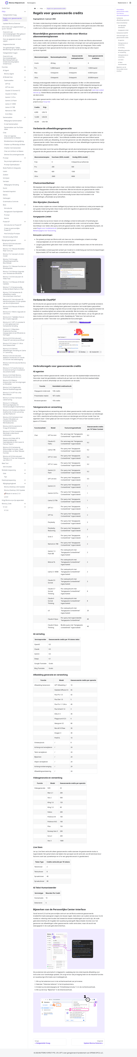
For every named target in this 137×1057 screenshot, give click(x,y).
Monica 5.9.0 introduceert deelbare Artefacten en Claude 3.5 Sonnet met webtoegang (13, 357)
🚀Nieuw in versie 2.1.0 (12, 494)
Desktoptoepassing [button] (9, 480)
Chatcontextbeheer (122, 23)
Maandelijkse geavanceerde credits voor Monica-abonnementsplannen (123, 12)
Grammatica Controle (10, 201)
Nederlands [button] (122, 3)
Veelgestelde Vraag (10, 15)
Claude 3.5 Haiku (11, 94)
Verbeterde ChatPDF (122, 33)
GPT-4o (7, 84)
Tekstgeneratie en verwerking (123, 44)
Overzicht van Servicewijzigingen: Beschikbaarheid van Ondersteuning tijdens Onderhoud (11, 60)
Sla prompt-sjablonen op (13, 161)
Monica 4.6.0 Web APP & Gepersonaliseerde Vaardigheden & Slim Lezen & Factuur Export (13, 441)
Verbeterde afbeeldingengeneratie (123, 19)
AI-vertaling (121, 48)
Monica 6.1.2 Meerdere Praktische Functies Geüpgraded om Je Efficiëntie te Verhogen (14, 332)
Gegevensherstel (9, 44)
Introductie (8, 208)
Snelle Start (6, 8)
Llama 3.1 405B (10, 104)
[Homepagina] (35, 8)
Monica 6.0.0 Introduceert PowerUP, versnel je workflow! (13, 339)
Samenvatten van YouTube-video (13, 128)
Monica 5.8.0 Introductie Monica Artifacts (14, 364)
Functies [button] (5, 67)
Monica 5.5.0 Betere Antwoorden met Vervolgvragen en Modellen (14, 382)
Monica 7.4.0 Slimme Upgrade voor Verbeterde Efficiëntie (13, 272)
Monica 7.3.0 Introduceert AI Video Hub (13, 278)
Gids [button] (4, 473)
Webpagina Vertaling (11, 185)
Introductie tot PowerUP (12, 225)
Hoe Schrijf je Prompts (12, 234)
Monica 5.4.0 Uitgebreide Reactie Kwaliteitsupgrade (12, 388)
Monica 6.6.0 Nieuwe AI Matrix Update (13, 307)
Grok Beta (8, 114)
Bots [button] (4, 205)
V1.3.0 (5, 507)
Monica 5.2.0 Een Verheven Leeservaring (12, 399)
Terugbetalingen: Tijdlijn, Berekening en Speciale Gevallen (14, 49)
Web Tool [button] (5, 463)
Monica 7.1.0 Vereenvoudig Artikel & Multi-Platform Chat (13, 288)
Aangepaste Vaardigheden (13, 212)
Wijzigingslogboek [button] (9, 483)
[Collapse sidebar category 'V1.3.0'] (25, 506)
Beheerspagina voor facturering (44, 231)
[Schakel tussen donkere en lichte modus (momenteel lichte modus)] (130, 2)
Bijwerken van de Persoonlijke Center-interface (122, 69)
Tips (5, 477)
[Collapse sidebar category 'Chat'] (25, 132)
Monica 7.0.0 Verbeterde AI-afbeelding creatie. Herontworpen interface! (12, 294)
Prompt (5, 158)
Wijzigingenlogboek (9, 240)
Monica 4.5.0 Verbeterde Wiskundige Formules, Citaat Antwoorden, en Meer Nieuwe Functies (13, 450)
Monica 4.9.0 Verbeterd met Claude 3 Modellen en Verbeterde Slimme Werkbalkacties (13, 420)
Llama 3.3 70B (10, 107)
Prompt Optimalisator (12, 165)
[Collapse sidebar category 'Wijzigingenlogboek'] (25, 240)
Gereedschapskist (9, 191)
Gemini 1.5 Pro (10, 97)
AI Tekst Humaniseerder (122, 63)
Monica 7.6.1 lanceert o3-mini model (13, 255)
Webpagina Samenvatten (13, 121)
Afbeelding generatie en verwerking (124, 51)
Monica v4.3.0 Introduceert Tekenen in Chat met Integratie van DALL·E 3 (14, 458)
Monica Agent (9, 74)
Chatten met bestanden (12, 148)
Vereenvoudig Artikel (10, 237)
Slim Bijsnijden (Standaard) (122, 26)
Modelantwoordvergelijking (14, 141)
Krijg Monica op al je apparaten (13, 500)
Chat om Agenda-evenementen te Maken (12, 137)
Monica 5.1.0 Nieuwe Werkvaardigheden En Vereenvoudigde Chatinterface (14, 405)
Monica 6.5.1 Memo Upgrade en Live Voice (14, 313)
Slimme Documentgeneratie (14, 155)
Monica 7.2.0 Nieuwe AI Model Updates (13, 283)
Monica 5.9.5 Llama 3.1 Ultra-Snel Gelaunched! (13, 344)
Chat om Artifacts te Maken (13, 151)
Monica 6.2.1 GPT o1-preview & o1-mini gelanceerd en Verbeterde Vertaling (14, 324)
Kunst (5, 188)
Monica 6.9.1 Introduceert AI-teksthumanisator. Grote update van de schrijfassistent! (14, 301)
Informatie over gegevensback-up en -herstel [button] (13, 28)
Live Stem (120, 60)
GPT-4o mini (9, 87)
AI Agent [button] (6, 70)
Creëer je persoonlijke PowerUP (12, 229)
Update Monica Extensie (11, 23)
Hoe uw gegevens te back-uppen (12, 40)
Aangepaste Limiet (123, 30)
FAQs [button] (3, 12)
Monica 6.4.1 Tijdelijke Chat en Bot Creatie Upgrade (13, 318)
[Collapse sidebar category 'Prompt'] (25, 157)
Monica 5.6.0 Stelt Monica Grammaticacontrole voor (12, 376)
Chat (4, 133)
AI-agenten (121, 40)
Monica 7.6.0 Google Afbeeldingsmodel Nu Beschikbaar (10, 261)
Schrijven (6, 178)
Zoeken (5, 175)
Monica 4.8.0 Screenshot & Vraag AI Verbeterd (12, 427)
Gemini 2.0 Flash (11, 101)
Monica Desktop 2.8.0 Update (14, 487)
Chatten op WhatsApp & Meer (14, 144)
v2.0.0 (6, 497)
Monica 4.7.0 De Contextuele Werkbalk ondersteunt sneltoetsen (13, 433)
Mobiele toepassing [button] (9, 470)
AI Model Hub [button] (8, 77)
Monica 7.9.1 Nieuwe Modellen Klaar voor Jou (14, 250)
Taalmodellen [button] (9, 80)
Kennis (6, 218)
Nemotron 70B (10, 111)
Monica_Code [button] (6, 504)
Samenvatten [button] (7, 117)
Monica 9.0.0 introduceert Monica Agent (12, 244)
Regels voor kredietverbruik (47, 228)
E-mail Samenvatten (11, 124)
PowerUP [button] (6, 222)
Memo (5, 195)
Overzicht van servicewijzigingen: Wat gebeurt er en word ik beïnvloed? (14, 34)
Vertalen (6, 181)
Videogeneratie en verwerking (123, 56)
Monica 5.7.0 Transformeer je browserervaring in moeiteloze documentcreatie (14, 370)
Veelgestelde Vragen (10, 53)
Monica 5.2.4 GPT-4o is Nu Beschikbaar (12, 393)
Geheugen (6, 198)
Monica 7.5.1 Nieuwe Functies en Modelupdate (14, 267)
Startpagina (31, 3)
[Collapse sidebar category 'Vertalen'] (25, 181)
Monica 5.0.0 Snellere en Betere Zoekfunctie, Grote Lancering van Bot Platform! (14, 412)
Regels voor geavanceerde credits (12, 19)
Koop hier (46, 102)
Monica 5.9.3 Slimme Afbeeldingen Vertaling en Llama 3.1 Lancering (14, 350)
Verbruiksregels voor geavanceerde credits (122, 36)
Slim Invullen (7, 467)
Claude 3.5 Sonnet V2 (12, 90)
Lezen (5, 171)
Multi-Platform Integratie (12, 168)
